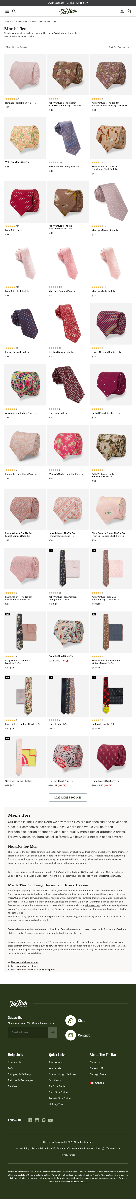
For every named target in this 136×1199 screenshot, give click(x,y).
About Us (95, 1062)
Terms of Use (113, 1148)
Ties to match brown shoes (24, 962)
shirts (48, 920)
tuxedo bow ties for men (53, 945)
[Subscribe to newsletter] (52, 1032)
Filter (8, 47)
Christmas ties (97, 901)
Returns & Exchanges (20, 1080)
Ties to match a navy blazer (24, 966)
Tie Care (12, 1086)
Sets (63, 929)
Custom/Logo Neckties (62, 1074)
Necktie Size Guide (110, 875)
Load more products (67, 797)
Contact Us (14, 1062)
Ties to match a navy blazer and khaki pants (33, 969)
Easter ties (60, 909)
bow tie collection (76, 942)
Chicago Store (98, 1074)
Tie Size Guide (57, 1086)
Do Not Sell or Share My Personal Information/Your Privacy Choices (66, 1148)
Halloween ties (92, 905)
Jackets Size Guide (59, 1098)
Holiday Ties (56, 1104)
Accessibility (23, 1148)
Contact (84, 1035)
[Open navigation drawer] (7, 11)
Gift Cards (55, 1080)
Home (6, 22)
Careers (94, 1068)
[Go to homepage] (68, 11)
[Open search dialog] (14, 11)
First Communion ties (27, 945)
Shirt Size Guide (58, 1092)
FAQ (10, 1068)
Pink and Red (24, 22)
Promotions (56, 1062)
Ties (13, 22)
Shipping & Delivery (19, 1074)
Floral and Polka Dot (41, 22)
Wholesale (55, 1068)
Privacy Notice (68, 1154)
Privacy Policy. (80, 1181)
